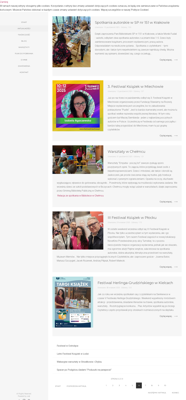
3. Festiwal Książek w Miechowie (135, 86)
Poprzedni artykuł (76, 386)
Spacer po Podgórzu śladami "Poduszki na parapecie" (84, 369)
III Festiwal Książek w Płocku (132, 217)
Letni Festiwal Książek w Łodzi (73, 353)
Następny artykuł (157, 393)
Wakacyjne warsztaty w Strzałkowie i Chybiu (79, 361)
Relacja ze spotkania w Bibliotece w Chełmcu (80, 195)
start (58, 386)
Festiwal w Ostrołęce (67, 345)
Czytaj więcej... (166, 60)
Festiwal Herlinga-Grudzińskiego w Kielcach (135, 283)
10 (165, 385)
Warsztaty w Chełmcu (126, 151)
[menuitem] (24, 22)
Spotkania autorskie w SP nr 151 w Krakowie (132, 22)
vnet (28, 396)
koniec (175, 393)
